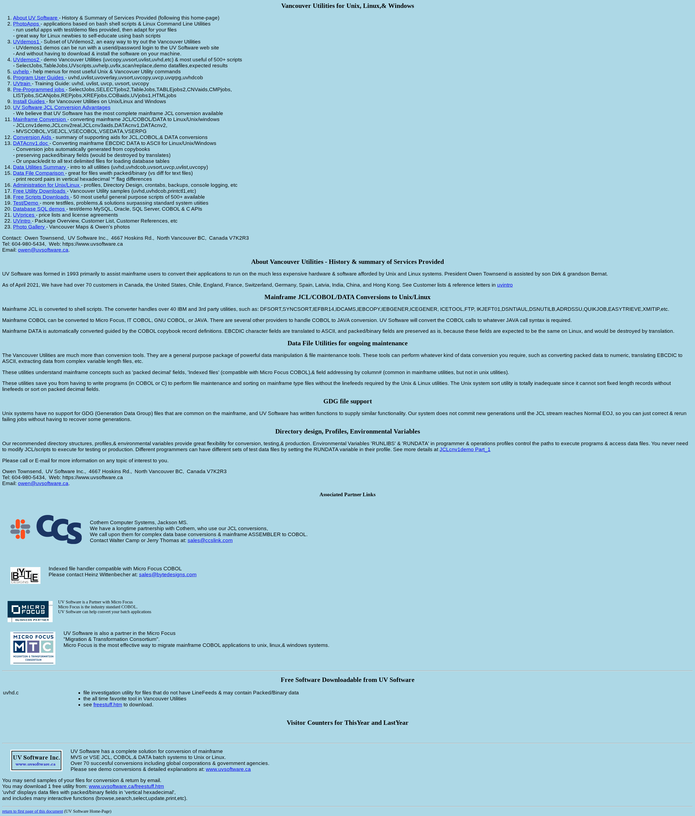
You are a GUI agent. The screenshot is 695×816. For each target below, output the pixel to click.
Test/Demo (26, 203)
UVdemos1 (27, 42)
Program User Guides (39, 77)
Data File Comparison (39, 173)
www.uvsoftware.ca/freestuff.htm (126, 786)
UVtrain (22, 83)
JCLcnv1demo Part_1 (465, 449)
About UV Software (36, 18)
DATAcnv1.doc (31, 143)
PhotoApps (26, 24)
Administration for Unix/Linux (47, 185)
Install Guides (29, 101)
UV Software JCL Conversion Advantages (61, 107)
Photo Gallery (29, 227)
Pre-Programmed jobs (39, 89)
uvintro (505, 285)
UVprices (24, 215)
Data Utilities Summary (40, 167)
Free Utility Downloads (40, 191)
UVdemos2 (27, 59)
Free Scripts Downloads (41, 197)
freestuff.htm (107, 704)
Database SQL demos (39, 209)
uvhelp (21, 71)
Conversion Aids (33, 137)
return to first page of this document (32, 811)
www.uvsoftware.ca (228, 769)
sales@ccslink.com (210, 540)
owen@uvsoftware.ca (43, 250)
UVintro (22, 221)
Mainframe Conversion (40, 119)
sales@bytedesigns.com (168, 574)
